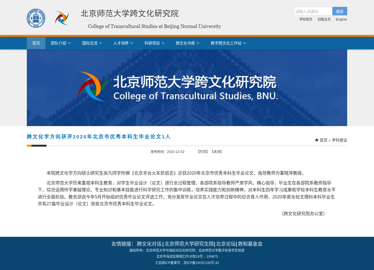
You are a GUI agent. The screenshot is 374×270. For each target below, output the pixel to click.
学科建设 (339, 140)
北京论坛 (226, 244)
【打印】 (202, 152)
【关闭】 (216, 152)
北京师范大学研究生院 (189, 244)
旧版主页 (324, 19)
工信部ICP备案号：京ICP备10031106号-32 (187, 263)
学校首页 (305, 19)
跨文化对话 (149, 244)
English (341, 19)
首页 (36, 43)
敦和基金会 (250, 244)
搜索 (340, 11)
